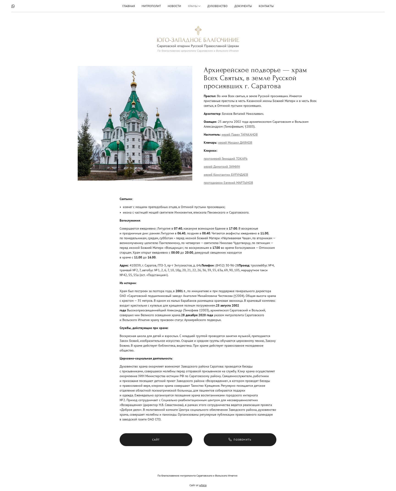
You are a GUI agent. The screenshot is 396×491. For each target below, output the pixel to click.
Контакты (266, 6)
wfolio (202, 485)
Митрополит (151, 6)
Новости (174, 6)
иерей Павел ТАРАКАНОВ (240, 134)
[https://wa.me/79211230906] (13, 6)
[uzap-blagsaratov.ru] (198, 39)
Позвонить (242, 439)
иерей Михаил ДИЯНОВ (235, 142)
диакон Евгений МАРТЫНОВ (232, 183)
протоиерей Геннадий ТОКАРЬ (226, 158)
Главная (128, 6)
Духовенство (217, 6)
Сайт (156, 439)
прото (208, 183)
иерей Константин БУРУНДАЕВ (226, 175)
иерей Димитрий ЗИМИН (222, 167)
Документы (243, 6)
